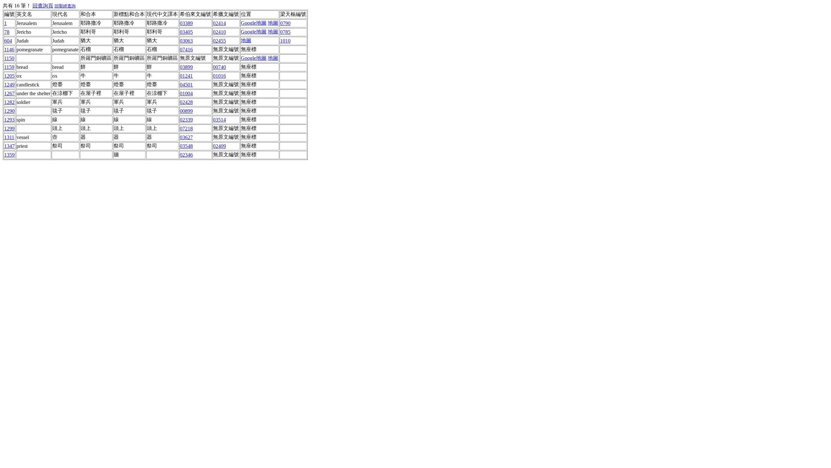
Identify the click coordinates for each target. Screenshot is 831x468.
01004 (186, 93)
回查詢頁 (42, 5)
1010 (285, 41)
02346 (186, 155)
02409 (219, 146)
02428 (186, 102)
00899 (186, 111)
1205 (9, 76)
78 (6, 32)
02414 (219, 23)
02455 (219, 41)
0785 (285, 32)
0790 (285, 23)
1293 (9, 120)
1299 (9, 128)
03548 (186, 146)
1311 (9, 137)
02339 (186, 120)
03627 (186, 137)
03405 (186, 32)
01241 (186, 76)
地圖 (273, 23)
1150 (9, 58)
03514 (219, 120)
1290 (9, 111)
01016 (219, 76)
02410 (219, 32)
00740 (219, 67)
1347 (9, 146)
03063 (186, 41)
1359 (9, 155)
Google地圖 (254, 23)
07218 (186, 128)
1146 (9, 49)
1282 (9, 102)
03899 (186, 67)
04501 (186, 84)
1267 (9, 93)
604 (8, 41)
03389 (186, 23)
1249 (9, 84)
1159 (9, 67)
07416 (186, 49)
